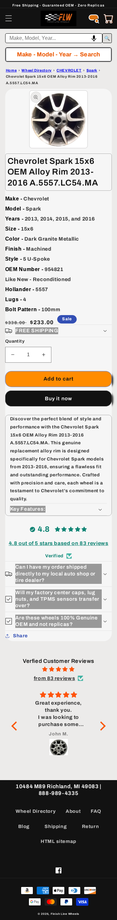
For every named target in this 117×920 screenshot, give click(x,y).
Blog (24, 826)
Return (90, 826)
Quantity (14, 341)
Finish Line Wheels (65, 913)
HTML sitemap (58, 841)
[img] (58, 669)
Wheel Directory (36, 811)
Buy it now (58, 398)
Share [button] (20, 635)
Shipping (56, 826)
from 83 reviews (54, 678)
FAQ (96, 811)
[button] (8, 18)
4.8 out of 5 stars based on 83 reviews (59, 543)
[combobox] (54, 38)
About (73, 811)
